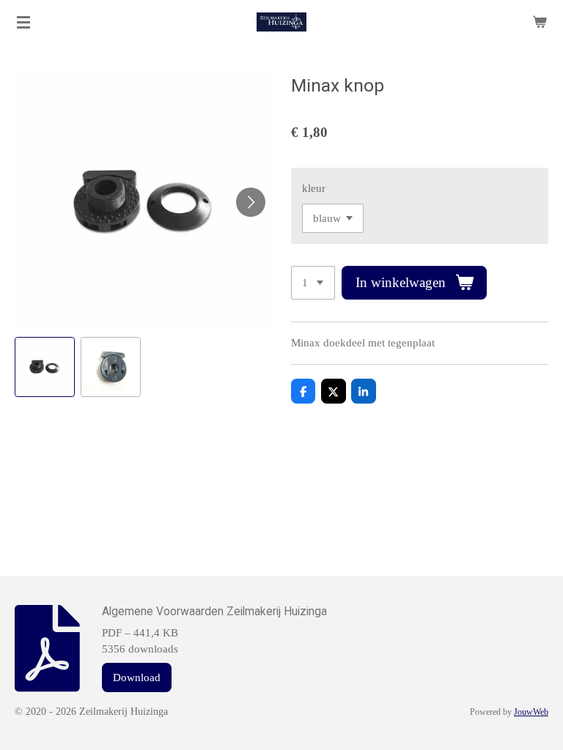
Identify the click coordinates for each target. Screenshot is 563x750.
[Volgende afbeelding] (250, 202)
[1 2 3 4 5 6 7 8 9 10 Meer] (313, 283)
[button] (45, 367)
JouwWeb (531, 712)
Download (137, 677)
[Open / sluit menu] (23, 22)
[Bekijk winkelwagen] (539, 22)
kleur (313, 188)
